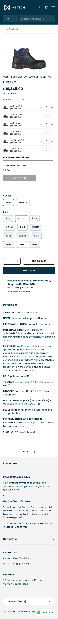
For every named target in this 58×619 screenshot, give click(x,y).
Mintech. (14, 611)
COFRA (6, 76)
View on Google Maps (15, 583)
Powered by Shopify (26, 611)
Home (5, 29)
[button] (46, 7)
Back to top (29, 451)
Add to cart (19, 178)
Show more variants (17, 157)
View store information (18, 291)
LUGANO (14, 29)
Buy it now (29, 270)
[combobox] (29, 18)
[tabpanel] (29, 372)
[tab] (10, 304)
